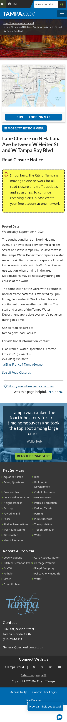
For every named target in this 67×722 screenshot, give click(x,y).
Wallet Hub (34, 441)
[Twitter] (42, 667)
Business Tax (11, 492)
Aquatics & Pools (13, 477)
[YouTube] (59, 667)
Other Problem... (13, 584)
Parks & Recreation (45, 502)
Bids (36, 477)
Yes (51, 391)
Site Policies (33, 700)
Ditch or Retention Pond (18, 563)
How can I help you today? (45, 706)
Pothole (8, 573)
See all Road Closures (16, 373)
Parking (8, 508)
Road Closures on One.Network (18, 23)
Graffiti (8, 568)
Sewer (7, 579)
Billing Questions (14, 482)
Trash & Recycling (14, 529)
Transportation (43, 524)
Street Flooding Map (33, 117)
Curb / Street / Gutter (47, 557)
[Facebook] (34, 667)
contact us (36, 647)
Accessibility (18, 692)
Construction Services (16, 497)
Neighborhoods (13, 502)
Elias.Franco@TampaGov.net (24, 364)
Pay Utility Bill (12, 513)
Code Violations (13, 557)
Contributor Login (44, 692)
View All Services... (15, 540)
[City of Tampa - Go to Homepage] (19, 13)
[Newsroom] (15, 4)
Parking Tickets (43, 508)
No (61, 391)
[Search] (62, 4)
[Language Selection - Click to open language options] (3, 4)
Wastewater (11, 535)
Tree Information (44, 529)
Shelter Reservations (16, 524)
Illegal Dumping (44, 568)
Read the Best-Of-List (33, 456)
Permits (38, 513)
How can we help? (44, 4)
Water (37, 535)
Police (7, 519)
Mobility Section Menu (25, 128)
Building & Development (42, 484)
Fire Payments (42, 497)
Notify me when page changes (31, 386)
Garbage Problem (44, 563)
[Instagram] (51, 667)
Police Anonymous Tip (47, 573)
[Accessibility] (9, 4)
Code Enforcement (45, 492)
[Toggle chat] (58, 716)
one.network (50, 203)
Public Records (43, 519)
